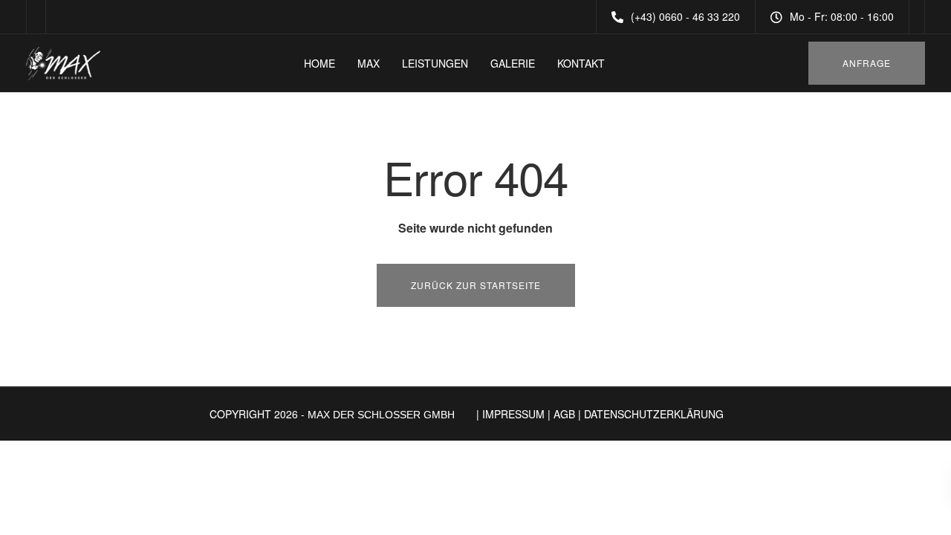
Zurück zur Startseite (476, 285)
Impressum (513, 413)
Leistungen (435, 63)
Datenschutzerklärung (654, 413)
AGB (564, 413)
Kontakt (581, 63)
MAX (368, 63)
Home (319, 63)
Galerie (512, 63)
